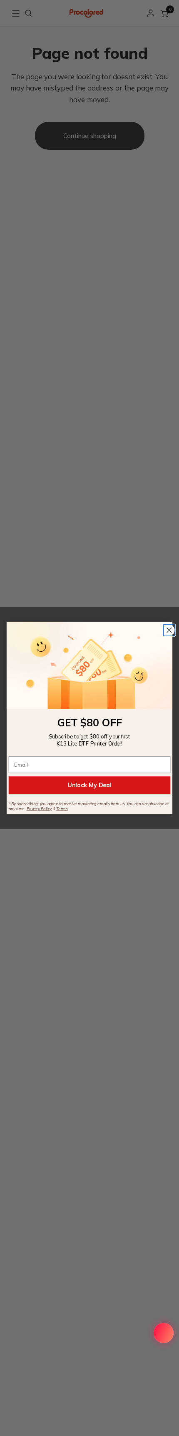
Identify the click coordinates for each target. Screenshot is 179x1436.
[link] (89, 665)
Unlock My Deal (89, 785)
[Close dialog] (169, 630)
